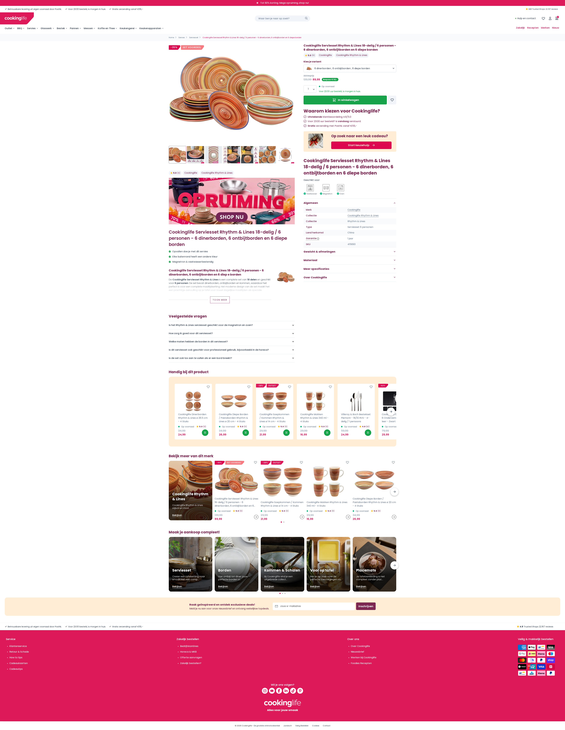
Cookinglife (190, 173)
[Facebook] (279, 691)
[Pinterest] (300, 691)
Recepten (533, 27)
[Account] (550, 18)
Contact (326, 725)
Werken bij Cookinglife (363, 657)
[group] (232, 92)
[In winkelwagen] (205, 432)
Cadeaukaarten (18, 663)
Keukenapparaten (150, 28)
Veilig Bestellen (302, 725)
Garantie (311, 238)
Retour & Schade (19, 651)
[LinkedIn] (286, 691)
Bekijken (177, 515)
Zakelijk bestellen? (190, 663)
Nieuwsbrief (357, 651)
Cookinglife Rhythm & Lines (216, 173)
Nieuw (555, 27)
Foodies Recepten (361, 663)
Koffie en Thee (106, 28)
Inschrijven (365, 606)
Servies (31, 28)
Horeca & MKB (188, 651)
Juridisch (287, 725)
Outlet (8, 28)
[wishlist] (543, 18)
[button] (391, 411)
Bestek (61, 28)
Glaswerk (46, 28)
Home (171, 37)
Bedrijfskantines (189, 646)
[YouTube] (272, 691)
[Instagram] (265, 691)
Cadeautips (16, 669)
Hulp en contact (526, 18)
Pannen (74, 28)
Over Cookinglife (360, 646)
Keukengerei (127, 28)
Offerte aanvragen (191, 657)
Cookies (315, 725)
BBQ (19, 28)
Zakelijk (520, 27)
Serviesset (193, 37)
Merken (545, 27)
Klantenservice (18, 646)
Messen (88, 28)
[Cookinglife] (16, 18)
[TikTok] (293, 691)
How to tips (15, 657)
